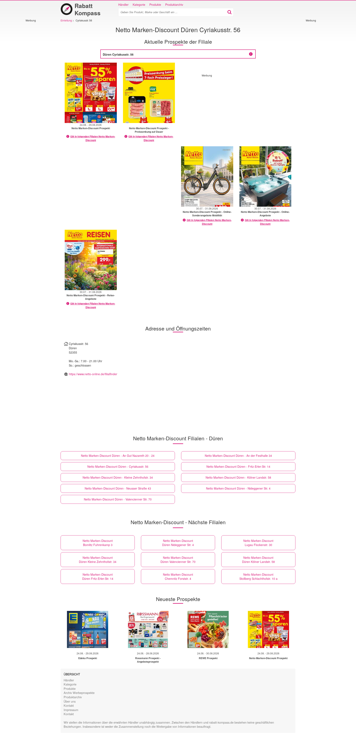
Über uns (70, 701)
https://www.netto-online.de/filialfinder (93, 374)
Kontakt (69, 705)
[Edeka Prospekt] (87, 629)
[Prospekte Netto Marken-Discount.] (149, 93)
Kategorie (139, 4)
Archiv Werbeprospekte (79, 692)
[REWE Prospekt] (208, 629)
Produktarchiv (174, 4)
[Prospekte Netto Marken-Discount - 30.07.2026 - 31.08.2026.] (207, 176)
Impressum (71, 710)
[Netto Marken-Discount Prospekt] (268, 629)
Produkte (155, 4)
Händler (123, 4)
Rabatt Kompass (88, 9)
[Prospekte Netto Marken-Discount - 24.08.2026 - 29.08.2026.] (91, 93)
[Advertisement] (38, 84)
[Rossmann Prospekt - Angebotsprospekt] (148, 629)
